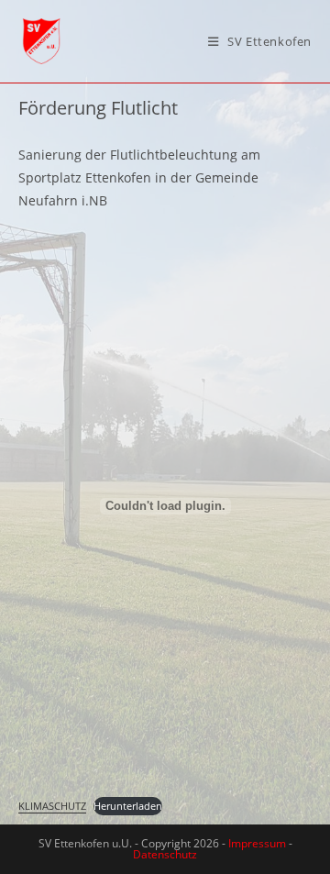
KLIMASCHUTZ (52, 806)
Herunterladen (128, 806)
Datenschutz (165, 854)
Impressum (257, 843)
